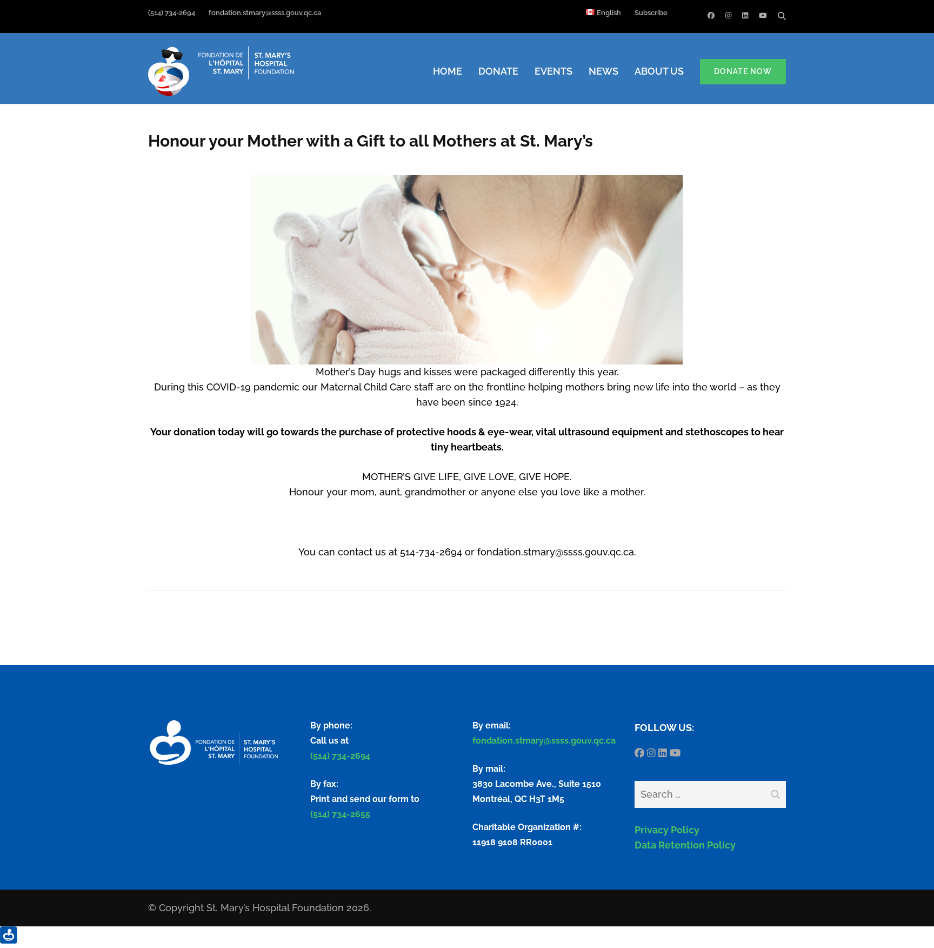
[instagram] (728, 15)
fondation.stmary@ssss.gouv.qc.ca (390, 13)
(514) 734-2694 (171, 13)
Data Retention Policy (685, 845)
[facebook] (711, 15)
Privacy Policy (667, 830)
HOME (447, 71)
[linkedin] (745, 15)
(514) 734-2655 (340, 814)
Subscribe (651, 13)
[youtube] (763, 15)
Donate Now (743, 71)
